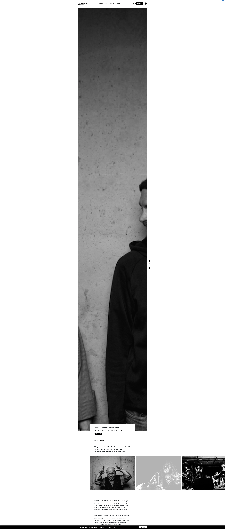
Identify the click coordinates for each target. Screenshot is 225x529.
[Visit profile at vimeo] (149, 265)
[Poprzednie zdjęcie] (129, 492)
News (106, 3)
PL (133, 3)
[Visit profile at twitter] (149, 268)
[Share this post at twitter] (103, 440)
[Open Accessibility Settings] (146, 3)
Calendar (101, 3)
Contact (118, 3)
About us (112, 3)
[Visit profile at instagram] (149, 263)
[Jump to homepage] (83, 3)
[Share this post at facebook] (101, 440)
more (122, 430)
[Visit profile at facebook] (149, 261)
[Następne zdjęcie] (133, 492)
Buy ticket (139, 3)
